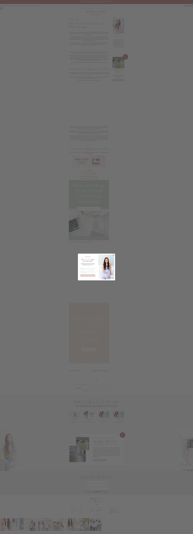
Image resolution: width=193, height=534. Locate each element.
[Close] (114, 255)
